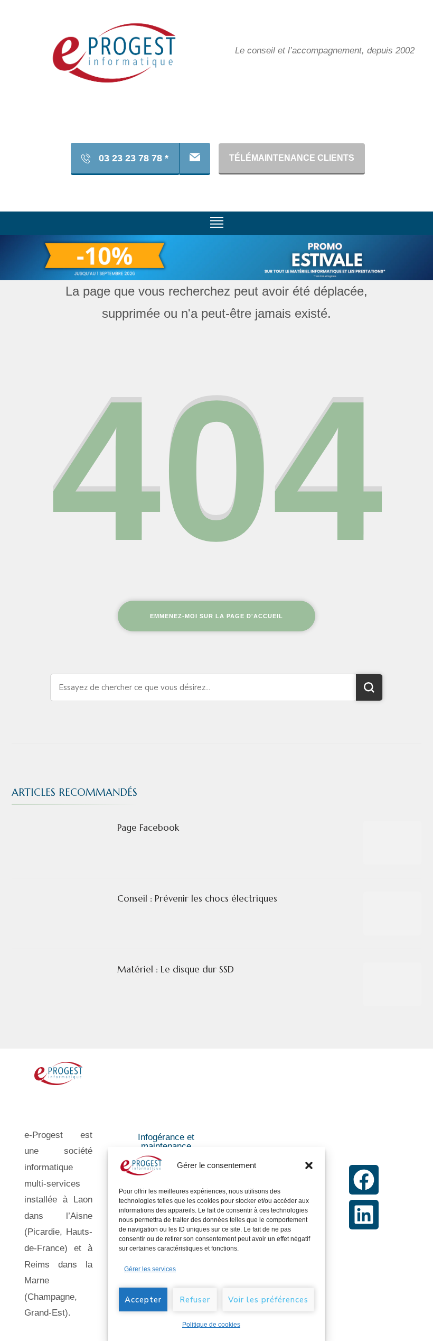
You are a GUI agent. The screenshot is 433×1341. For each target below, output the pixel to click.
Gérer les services (150, 1269)
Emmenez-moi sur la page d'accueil (216, 616)
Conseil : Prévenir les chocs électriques (197, 898)
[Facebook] (364, 1180)
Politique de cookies (211, 1324)
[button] (309, 1165)
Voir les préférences (268, 1299)
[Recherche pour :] (203, 687)
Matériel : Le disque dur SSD (175, 969)
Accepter (143, 1299)
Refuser (195, 1299)
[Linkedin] (364, 1214)
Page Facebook (148, 827)
